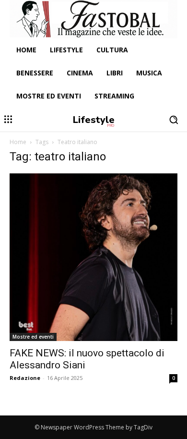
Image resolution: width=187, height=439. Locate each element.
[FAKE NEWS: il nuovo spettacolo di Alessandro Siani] (93, 257)
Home (18, 142)
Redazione (25, 377)
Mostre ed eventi (33, 336)
